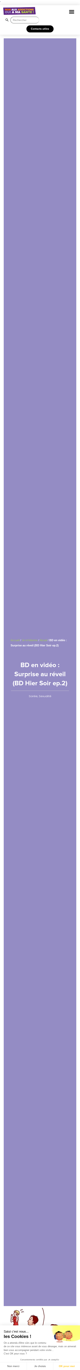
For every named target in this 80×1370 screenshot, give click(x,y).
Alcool (43, 640)
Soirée (33, 696)
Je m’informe (30, 640)
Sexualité (45, 696)
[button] (71, 12)
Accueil (15, 640)
